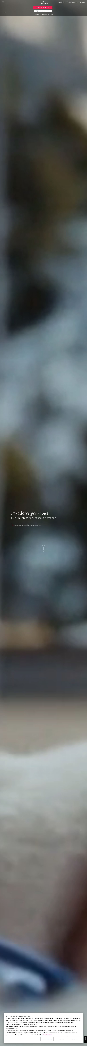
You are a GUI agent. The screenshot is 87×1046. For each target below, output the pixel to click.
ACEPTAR (61, 1039)
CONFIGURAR (47, 1039)
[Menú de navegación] (3, 2)
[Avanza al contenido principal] (43, 549)
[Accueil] (43, 5)
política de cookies (47, 1034)
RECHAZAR (74, 1039)
